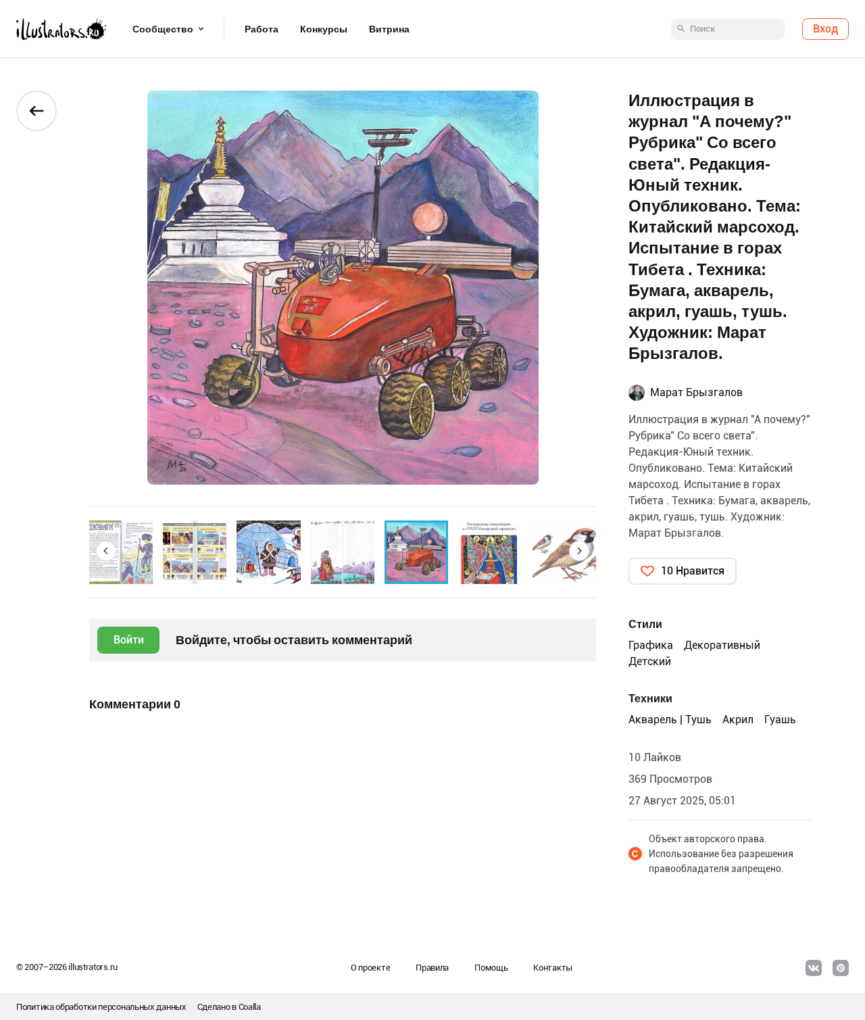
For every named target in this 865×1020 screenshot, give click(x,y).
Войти (129, 639)
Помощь (491, 968)
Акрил (737, 719)
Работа (261, 29)
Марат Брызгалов (696, 392)
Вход (825, 28)
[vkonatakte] (814, 968)
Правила (432, 968)
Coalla (250, 1007)
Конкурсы (323, 29)
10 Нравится (692, 570)
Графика (650, 645)
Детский (649, 661)
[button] (106, 551)
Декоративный (722, 645)
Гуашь (780, 719)
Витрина (389, 29)
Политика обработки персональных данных (101, 1007)
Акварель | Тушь (670, 719)
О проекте (370, 968)
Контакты (552, 968)
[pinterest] (841, 968)
